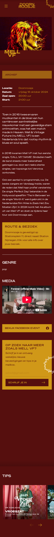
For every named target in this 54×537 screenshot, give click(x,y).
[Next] (42, 525)
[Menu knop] (6, 6)
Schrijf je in (17, 382)
